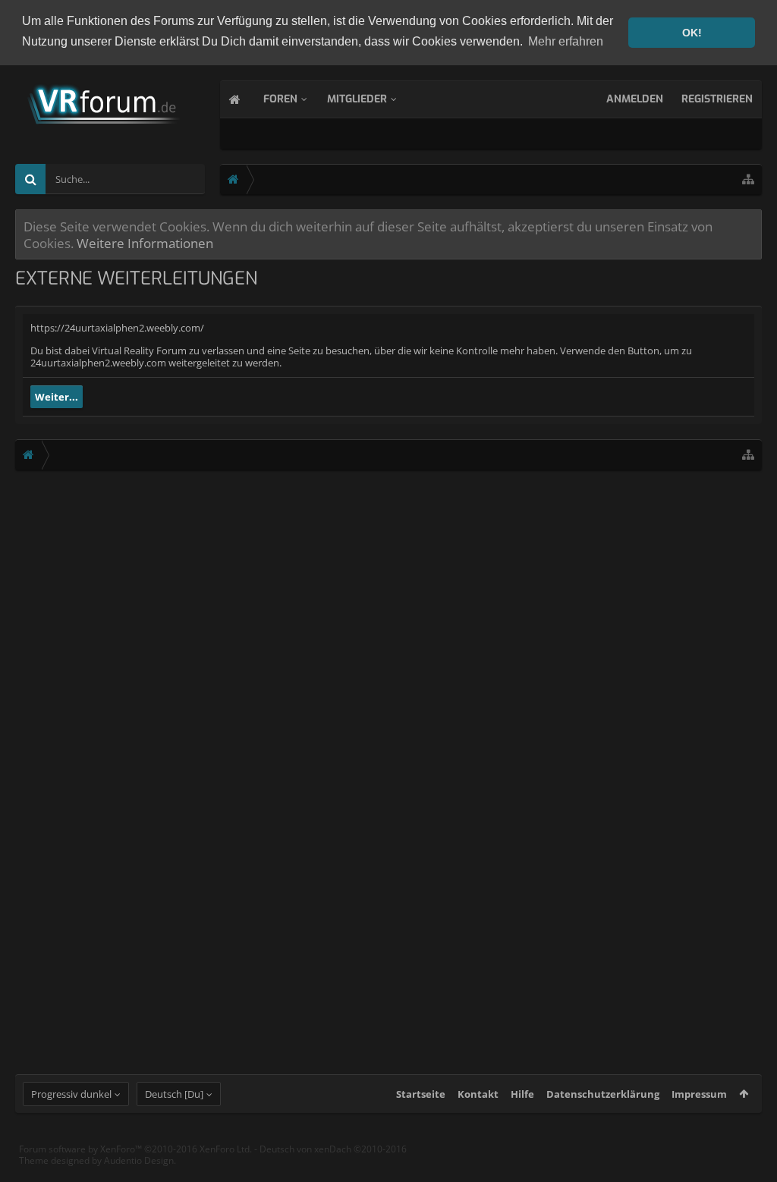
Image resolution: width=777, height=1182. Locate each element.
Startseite (420, 1094)
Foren (280, 99)
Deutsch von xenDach (333, 1149)
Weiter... (56, 397)
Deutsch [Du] (174, 1094)
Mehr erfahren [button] (565, 41)
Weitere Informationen (145, 243)
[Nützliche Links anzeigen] (748, 179)
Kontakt (478, 1094)
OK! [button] (692, 33)
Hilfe (522, 1094)
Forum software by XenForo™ (135, 1149)
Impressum (699, 1094)
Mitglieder (357, 99)
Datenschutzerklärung (602, 1094)
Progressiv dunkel (71, 1094)
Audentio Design (139, 1160)
